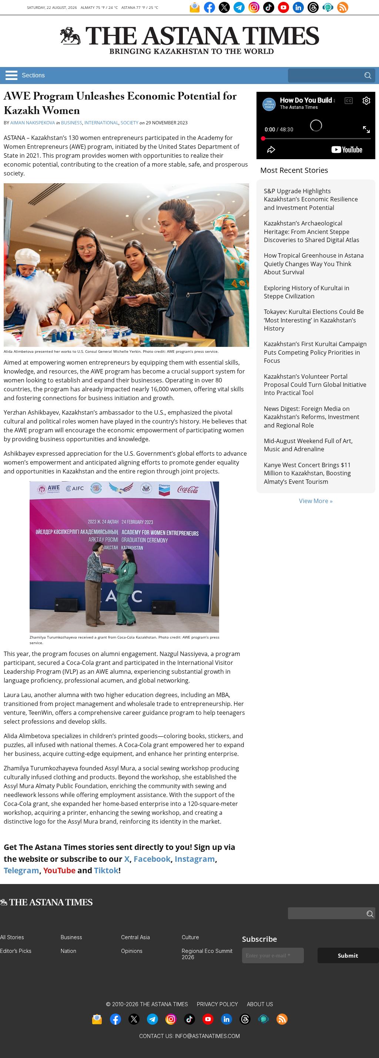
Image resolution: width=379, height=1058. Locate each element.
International (101, 123)
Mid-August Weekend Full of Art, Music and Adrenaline (308, 445)
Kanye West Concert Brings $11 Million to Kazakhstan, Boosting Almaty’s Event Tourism (307, 473)
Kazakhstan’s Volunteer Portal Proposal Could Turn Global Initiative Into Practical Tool (315, 384)
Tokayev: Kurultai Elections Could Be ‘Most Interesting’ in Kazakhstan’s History (314, 320)
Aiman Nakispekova (32, 123)
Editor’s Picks (15, 951)
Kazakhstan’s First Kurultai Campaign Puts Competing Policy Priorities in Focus (315, 352)
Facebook (152, 859)
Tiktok (106, 870)
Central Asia (135, 937)
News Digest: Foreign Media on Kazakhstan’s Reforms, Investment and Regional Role (311, 417)
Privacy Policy (217, 1004)
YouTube (59, 870)
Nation (68, 951)
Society (129, 123)
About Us (260, 1004)
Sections (33, 75)
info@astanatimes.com (207, 1036)
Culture (190, 937)
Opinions (131, 951)
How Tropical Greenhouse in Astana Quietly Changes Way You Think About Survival (314, 263)
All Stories (12, 937)
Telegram (21, 870)
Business (71, 123)
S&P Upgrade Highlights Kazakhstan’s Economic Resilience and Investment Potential (311, 199)
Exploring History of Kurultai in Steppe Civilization (306, 292)
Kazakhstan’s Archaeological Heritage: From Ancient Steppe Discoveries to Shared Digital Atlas (311, 231)
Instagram (195, 859)
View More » (316, 501)
